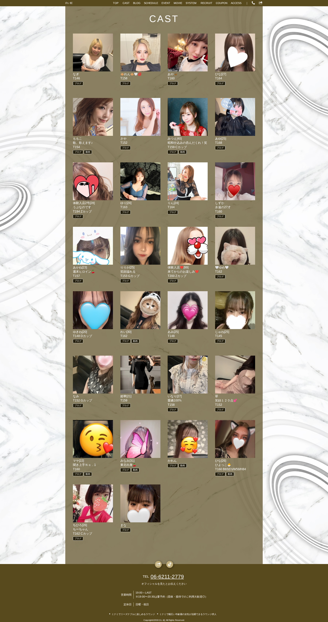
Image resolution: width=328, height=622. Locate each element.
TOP (115, 3)
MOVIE (178, 3)
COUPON (221, 3)
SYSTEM (191, 3)
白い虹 (69, 3)
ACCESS (236, 3)
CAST (126, 3)
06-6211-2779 (167, 577)
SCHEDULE (151, 3)
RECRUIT (206, 3)
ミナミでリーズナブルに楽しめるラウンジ (133, 614)
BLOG (136, 3)
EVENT (166, 3)
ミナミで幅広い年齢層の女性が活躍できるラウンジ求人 (187, 614)
